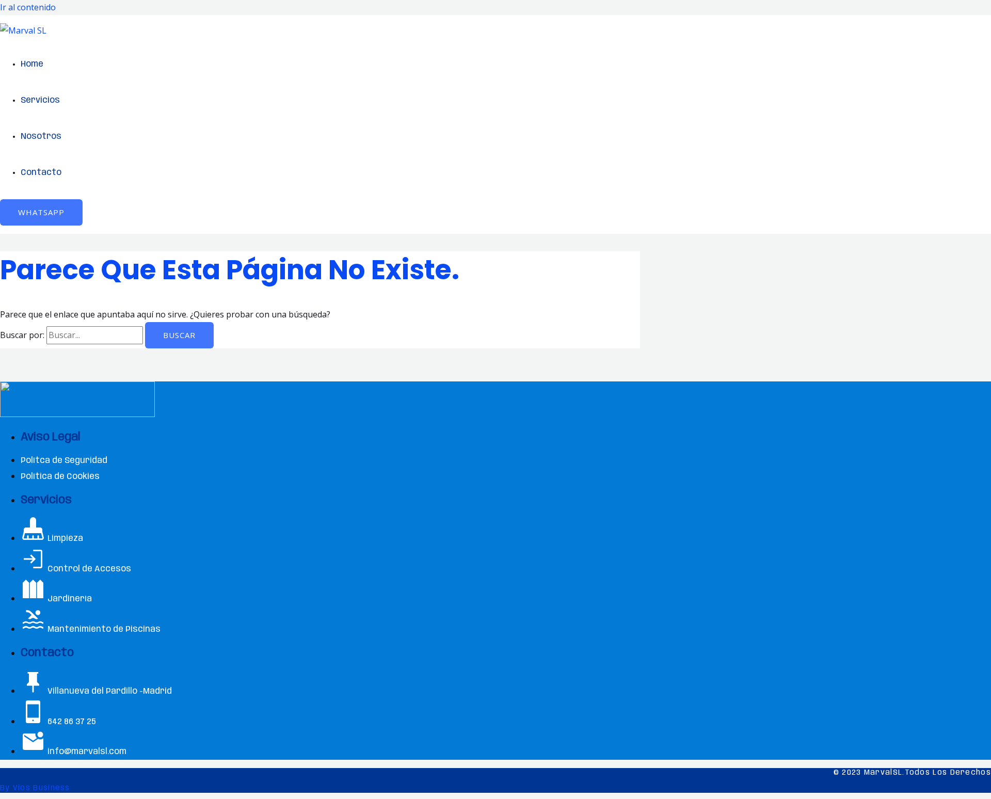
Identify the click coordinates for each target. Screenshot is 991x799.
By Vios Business (35, 788)
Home (32, 64)
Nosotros (41, 136)
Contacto (41, 172)
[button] (41, 212)
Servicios (40, 100)
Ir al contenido (28, 7)
